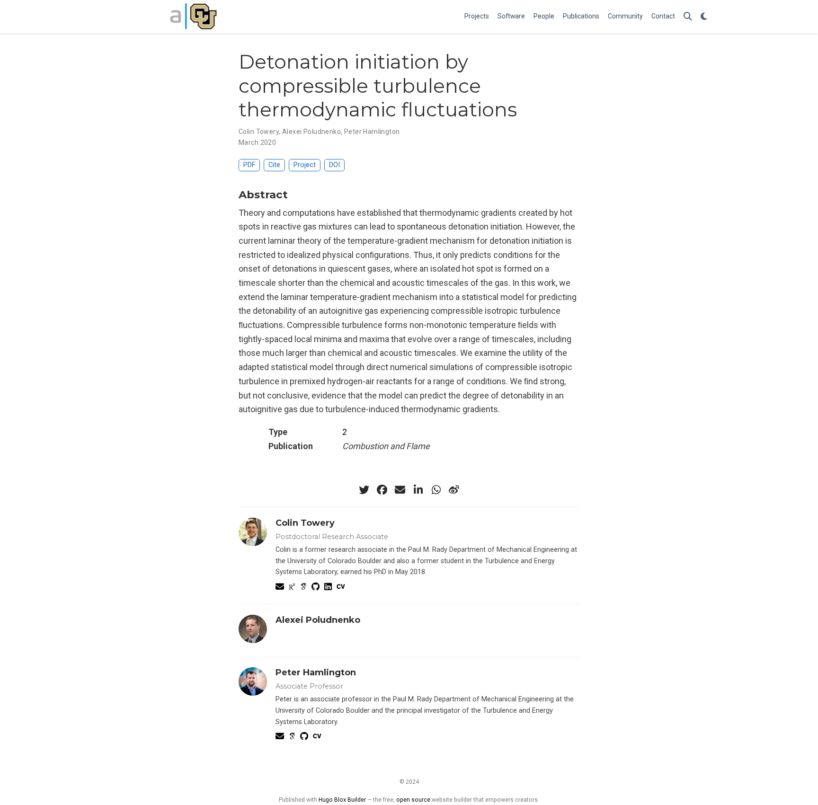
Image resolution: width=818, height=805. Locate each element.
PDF (249, 165)
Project (304, 165)
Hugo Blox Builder (342, 799)
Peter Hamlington (372, 131)
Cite (274, 165)
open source (413, 799)
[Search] (688, 16)
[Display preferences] (704, 16)
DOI (334, 165)
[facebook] (382, 490)
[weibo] (454, 490)
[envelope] (400, 490)
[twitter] (364, 490)
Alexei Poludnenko (311, 131)
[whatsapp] (436, 490)
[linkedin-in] (418, 490)
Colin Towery (259, 131)
